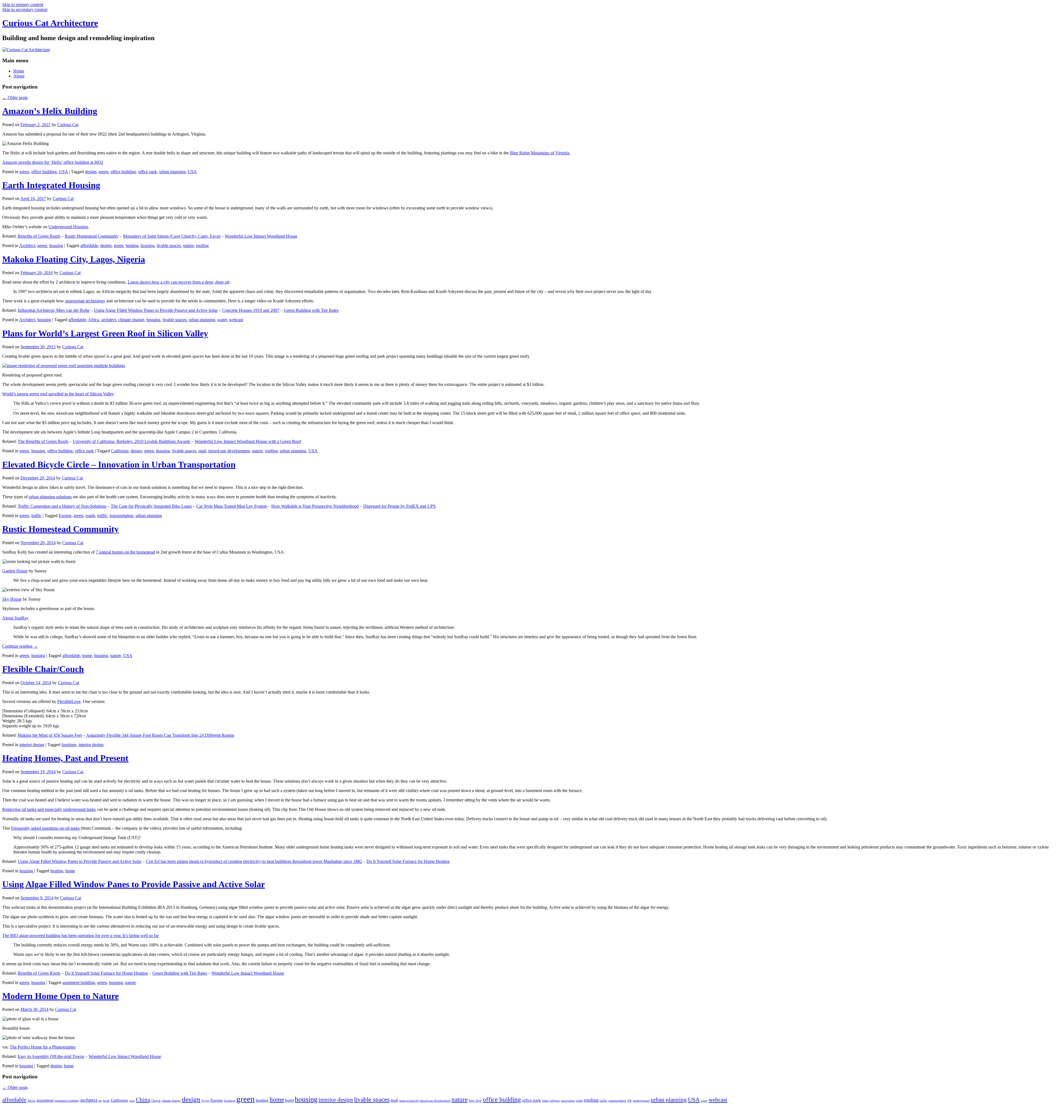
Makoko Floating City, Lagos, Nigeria (73, 259)
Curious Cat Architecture (50, 23)
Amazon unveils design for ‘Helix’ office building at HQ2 (52, 162)
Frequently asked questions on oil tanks (45, 828)
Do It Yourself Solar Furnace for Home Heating (408, 861)
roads (90, 515)
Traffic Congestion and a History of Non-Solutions (62, 506)
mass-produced (409, 1100)
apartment (45, 1100)
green (24, 171)
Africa (93, 319)
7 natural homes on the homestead (125, 552)
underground (641, 1100)
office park (147, 171)
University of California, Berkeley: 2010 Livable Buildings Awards (131, 441)
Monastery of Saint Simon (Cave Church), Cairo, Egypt (171, 236)
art (100, 1100)
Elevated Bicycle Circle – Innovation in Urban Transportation (119, 464)
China (143, 1100)
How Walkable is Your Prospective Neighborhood (315, 506)
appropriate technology (85, 301)
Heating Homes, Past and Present (65, 758)
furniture (68, 744)
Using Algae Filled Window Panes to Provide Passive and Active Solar (156, 310)
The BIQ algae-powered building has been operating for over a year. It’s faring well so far (80, 935)
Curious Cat (67, 124)
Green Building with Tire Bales (311, 310)
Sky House (12, 599)
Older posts (15, 97)
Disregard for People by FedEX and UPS (399, 506)
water (222, 319)
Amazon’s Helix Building (49, 111)
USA (63, 171)
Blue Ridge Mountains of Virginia (539, 152)
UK (629, 1100)
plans (545, 1100)
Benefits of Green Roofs (39, 236)
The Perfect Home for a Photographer (43, 1047)
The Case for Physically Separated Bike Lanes (151, 506)
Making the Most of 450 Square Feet (50, 735)
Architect (27, 245)
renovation (568, 1100)
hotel (289, 1100)
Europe (65, 515)
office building (44, 171)
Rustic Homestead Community (91, 236)
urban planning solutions (50, 496)
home (87, 655)
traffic (36, 515)
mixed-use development (229, 450)
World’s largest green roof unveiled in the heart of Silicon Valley (58, 393)
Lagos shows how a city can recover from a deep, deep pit (178, 282)
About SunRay (15, 618)
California (119, 450)
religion (555, 1100)
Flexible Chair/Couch (43, 669)
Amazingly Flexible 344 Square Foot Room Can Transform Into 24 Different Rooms (160, 735)
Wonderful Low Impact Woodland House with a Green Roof (248, 441)
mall (202, 450)
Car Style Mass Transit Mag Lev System (231, 506)
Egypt (205, 1100)
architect (108, 319)
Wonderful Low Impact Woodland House (261, 236)
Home (18, 71)
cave (132, 1100)
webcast (236, 319)
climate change (131, 319)
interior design (31, 744)
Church (156, 1100)
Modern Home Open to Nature (60, 996)
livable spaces (169, 245)
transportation (121, 515)
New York (475, 1100)
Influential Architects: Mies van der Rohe (53, 310)
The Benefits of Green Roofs (43, 441)
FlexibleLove (69, 701)
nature (188, 245)
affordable (89, 245)
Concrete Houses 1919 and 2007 (250, 310)
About (18, 76)
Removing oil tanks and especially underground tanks (49, 809)
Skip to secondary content (24, 9)
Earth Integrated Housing (51, 185)
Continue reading (20, 646)
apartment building (78, 982)
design (90, 171)
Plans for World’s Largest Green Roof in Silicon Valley (105, 333)
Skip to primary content (22, 4)
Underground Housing (68, 226)
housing (56, 245)
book (106, 1100)
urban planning (172, 171)
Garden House (15, 571)
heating (132, 245)
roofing (202, 245)
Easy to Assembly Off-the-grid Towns (51, 1056)
